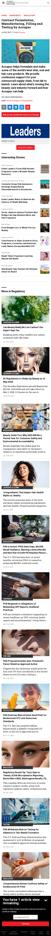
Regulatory (29, 15)
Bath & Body (5, 224)
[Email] (3, 107)
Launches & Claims (11, 322)
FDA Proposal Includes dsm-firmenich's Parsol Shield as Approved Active (23, 662)
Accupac (21, 32)
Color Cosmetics (7, 165)
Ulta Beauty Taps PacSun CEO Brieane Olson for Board (19, 270)
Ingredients (15, 15)
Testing (6, 825)
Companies (7, 599)
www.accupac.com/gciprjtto (19, 100)
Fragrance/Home (7, 209)
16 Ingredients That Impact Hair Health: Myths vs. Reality (23, 494)
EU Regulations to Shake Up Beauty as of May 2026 (24, 380)
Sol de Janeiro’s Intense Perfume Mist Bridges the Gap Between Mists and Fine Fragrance (19, 215)
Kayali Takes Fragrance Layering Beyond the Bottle (17, 257)
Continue (25, 924)
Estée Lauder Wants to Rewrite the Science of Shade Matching (18, 200)
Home (4, 15)
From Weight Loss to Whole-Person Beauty (18, 229)
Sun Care (7, 656)
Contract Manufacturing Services (12, 181)
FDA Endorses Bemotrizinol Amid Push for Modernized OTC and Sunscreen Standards (25, 718)
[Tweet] (21, 107)
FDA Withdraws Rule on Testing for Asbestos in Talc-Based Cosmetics (21, 831)
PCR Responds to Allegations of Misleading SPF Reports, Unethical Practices (21, 606)
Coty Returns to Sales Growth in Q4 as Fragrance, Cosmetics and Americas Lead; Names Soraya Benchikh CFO (19, 243)
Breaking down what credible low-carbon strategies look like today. (24, 336)
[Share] (9, 107)
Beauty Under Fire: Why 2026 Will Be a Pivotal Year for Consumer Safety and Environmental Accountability (22, 438)
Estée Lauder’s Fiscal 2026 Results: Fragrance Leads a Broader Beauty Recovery (18, 171)
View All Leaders (25, 147)
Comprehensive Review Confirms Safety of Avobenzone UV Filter (25, 885)
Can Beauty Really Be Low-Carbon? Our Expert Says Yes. (23, 329)
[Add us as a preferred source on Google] (27, 107)
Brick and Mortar (7, 266)
